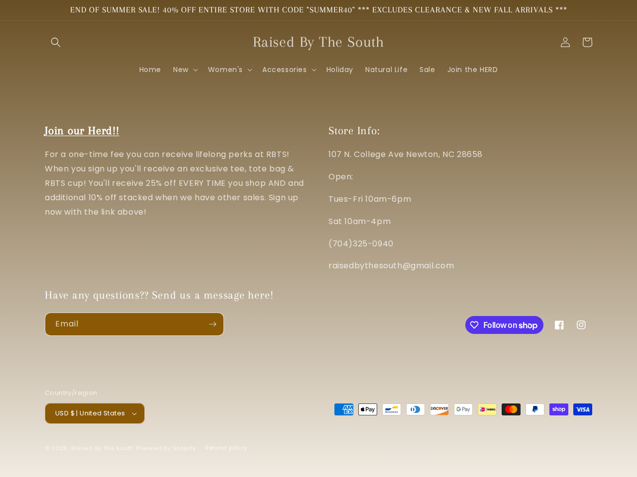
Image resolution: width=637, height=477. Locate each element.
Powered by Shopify (166, 448)
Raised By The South (103, 448)
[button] (56, 42)
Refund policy (226, 448)
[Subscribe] (212, 324)
